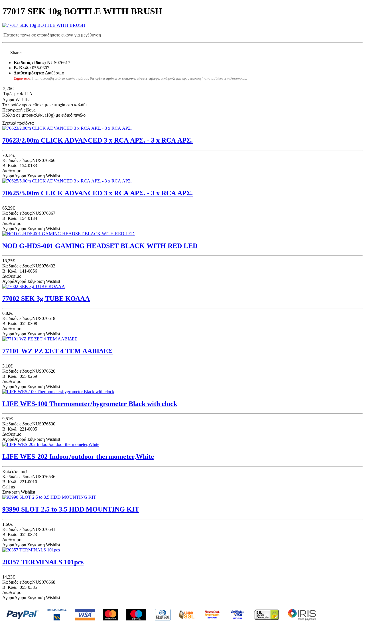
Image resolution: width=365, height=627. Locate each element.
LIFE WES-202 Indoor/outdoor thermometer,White (78, 456)
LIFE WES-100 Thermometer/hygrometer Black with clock (89, 403)
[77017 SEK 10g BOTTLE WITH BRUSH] (43, 25)
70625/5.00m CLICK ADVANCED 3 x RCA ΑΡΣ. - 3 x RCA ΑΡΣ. (97, 193)
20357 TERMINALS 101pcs (43, 562)
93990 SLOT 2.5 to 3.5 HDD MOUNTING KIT (70, 509)
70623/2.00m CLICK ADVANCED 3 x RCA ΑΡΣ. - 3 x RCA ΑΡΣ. (97, 140)
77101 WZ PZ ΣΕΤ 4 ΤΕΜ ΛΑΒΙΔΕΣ (57, 351)
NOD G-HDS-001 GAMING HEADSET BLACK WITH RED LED (100, 245)
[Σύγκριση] (35, 99)
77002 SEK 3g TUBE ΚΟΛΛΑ (46, 298)
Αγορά (8, 99)
